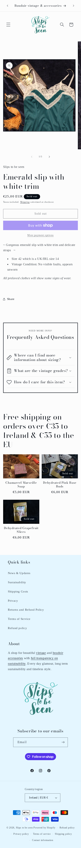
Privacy (13, 600)
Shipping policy (63, 834)
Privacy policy (21, 834)
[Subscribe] (62, 742)
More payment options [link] (40, 235)
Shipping (25, 202)
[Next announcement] (73, 5)
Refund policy (17, 628)
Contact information (42, 840)
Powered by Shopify (44, 827)
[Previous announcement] (7, 5)
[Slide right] (49, 156)
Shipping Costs (18, 591)
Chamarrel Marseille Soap (21, 484)
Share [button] (11, 299)
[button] (8, 24)
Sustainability (17, 582)
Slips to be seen (24, 827)
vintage (41, 652)
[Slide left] (31, 156)
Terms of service (42, 834)
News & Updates (19, 573)
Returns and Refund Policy (26, 609)
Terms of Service (19, 618)
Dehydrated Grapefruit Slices (21, 530)
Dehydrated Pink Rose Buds (59, 484)
